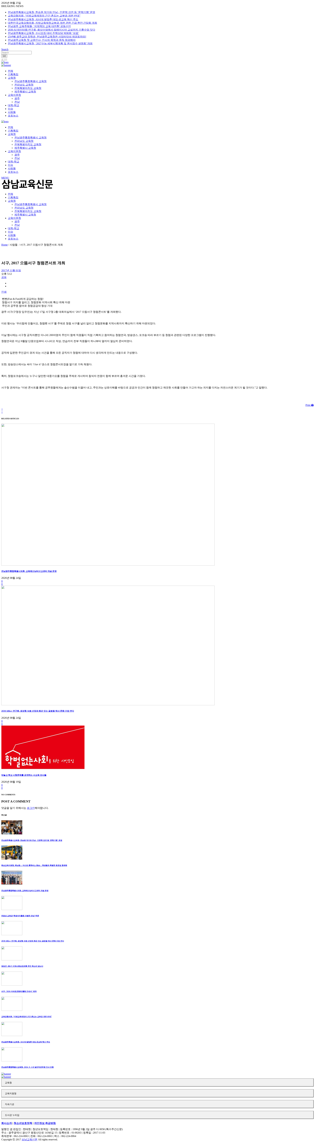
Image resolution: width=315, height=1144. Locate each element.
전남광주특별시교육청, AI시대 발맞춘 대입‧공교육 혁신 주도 (43, 19)
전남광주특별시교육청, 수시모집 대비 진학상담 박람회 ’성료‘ (43, 33)
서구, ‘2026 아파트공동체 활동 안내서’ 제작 (19, 991)
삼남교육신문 (29, 1139)
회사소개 (6, 1123)
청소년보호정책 (23, 1123)
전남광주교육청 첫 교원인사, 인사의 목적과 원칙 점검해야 (41, 40)
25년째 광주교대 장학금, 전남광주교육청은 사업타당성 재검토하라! (47, 36)
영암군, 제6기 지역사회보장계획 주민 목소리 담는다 (22, 966)
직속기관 (9, 1104)
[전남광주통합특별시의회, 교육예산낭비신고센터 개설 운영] (108, 564)
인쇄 (4, 291)
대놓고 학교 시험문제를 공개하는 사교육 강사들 (23, 775)
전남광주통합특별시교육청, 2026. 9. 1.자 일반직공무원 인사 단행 (27, 1067)
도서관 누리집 (12, 1115)
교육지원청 (10, 1093)
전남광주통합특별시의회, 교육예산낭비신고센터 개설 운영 (29, 571)
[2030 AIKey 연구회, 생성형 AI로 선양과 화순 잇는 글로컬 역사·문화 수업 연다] (108, 704)
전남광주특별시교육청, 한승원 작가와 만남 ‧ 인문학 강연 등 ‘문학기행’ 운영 (51, 12)
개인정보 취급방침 (45, 1123)
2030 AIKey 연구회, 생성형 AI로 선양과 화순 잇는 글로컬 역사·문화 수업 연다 (37, 711)
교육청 (8, 1082)
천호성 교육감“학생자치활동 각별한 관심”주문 (20, 916)
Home (4, 244)
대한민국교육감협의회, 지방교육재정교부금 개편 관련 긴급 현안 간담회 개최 (52, 22)
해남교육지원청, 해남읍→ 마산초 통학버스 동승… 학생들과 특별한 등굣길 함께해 (34, 865)
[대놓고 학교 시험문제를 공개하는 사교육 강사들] (42, 768)
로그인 (4, 59)
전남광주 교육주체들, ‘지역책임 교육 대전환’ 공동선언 (39, 26)
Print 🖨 (309, 405)
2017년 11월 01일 (11, 270)
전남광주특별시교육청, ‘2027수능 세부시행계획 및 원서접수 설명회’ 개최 (50, 43)
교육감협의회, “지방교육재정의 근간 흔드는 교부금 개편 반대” (44, 15)
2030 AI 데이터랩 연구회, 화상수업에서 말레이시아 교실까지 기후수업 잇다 (51, 29)
